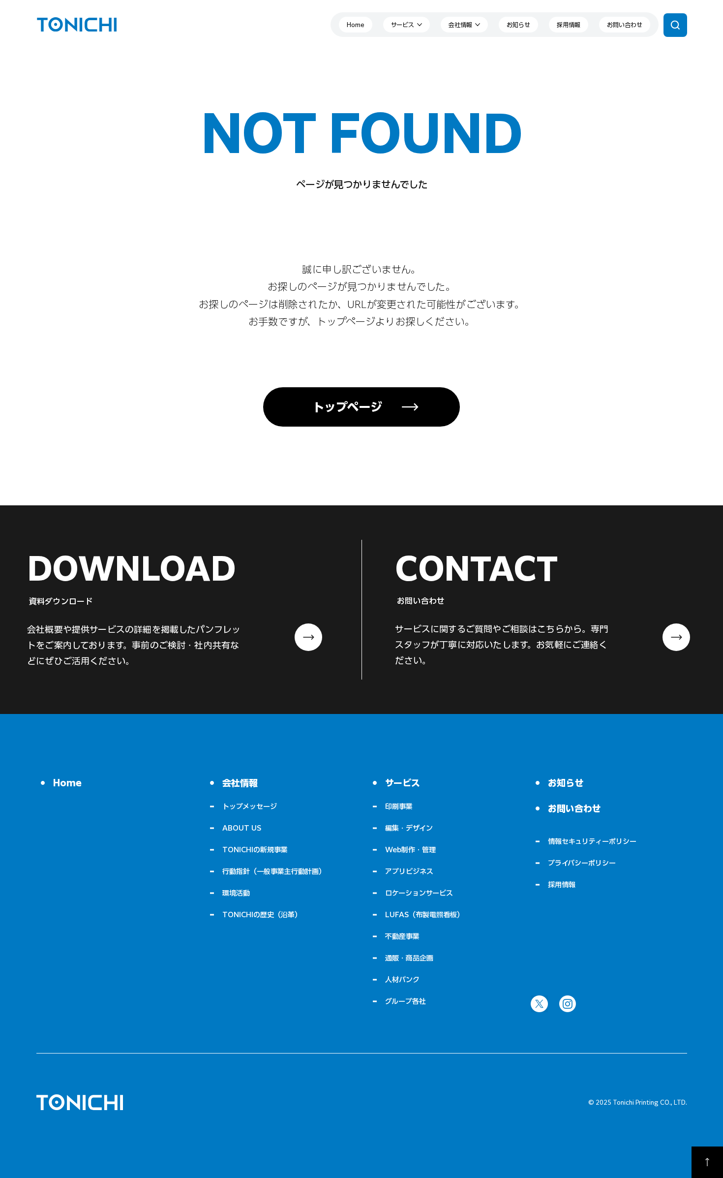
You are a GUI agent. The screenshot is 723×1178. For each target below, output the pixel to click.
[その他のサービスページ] (419, 24)
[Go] (707, 1162)
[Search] (675, 25)
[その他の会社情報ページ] (477, 24)
